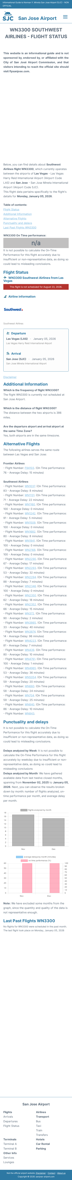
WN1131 (29, 495)
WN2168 (30, 550)
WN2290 (30, 559)
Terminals (9, 1139)
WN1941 (30, 540)
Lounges (8, 1162)
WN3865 (30, 622)
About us (61, 1173)
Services (8, 1157)
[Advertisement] (36, 123)
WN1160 (30, 504)
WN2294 (30, 577)
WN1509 (30, 522)
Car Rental (43, 1144)
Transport (42, 1116)
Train (39, 1130)
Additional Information (17, 214)
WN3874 (30, 631)
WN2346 (30, 586)
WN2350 (30, 595)
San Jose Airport (37, 18)
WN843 (29, 713)
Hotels (40, 1139)
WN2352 (30, 604)
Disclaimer (41, 1173)
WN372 (29, 613)
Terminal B (10, 1148)
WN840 (29, 704)
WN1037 (30, 486)
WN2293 (30, 568)
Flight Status (11, 209)
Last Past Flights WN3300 (19, 227)
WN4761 (30, 659)
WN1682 (30, 531)
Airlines (41, 1112)
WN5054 (30, 677)
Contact (51, 1173)
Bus (38, 1121)
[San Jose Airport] (8, 16)
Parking (41, 1148)
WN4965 (30, 668)
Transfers (42, 1135)
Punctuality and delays (17, 223)
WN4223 (30, 640)
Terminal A (10, 1144)
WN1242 (30, 513)
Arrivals (8, 1116)
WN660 (29, 686)
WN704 (29, 695)
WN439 (29, 650)
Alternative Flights (14, 218)
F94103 (29, 468)
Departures (10, 1121)
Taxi (38, 1125)
